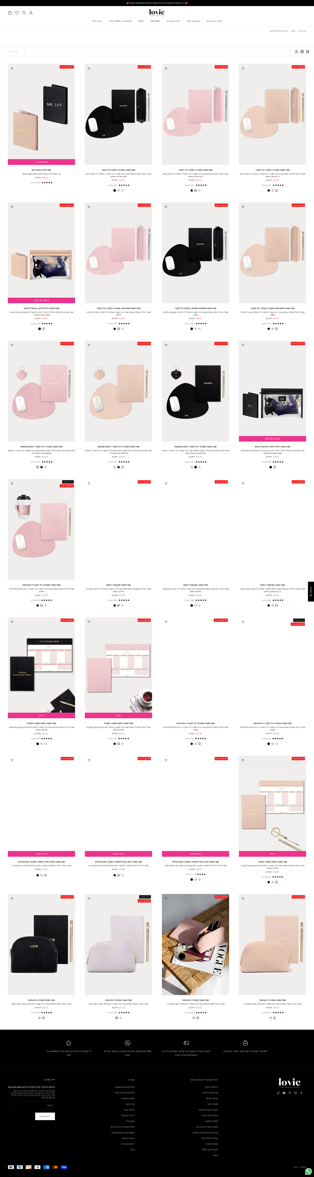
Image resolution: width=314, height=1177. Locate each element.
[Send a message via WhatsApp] (308, 1171)
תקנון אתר (130, 1121)
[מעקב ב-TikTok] (278, 1093)
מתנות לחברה (211, 1143)
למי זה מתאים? (128, 1115)
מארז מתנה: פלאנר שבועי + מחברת (118, 723)
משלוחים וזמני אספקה (125, 1086)
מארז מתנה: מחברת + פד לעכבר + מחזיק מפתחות (195, 446)
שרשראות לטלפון (210, 1092)
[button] (65, 1146)
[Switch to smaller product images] (302, 51)
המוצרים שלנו (193, 21)
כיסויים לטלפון (211, 1086)
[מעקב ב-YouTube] (284, 1093)
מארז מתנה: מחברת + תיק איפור (272, 1000)
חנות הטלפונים (214, 21)
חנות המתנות (173, 21)
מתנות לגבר (212, 1104)
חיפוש (215, 1155)
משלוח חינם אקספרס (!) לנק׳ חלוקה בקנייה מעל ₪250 (157, 2)
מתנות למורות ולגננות (208, 1109)
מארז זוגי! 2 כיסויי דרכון (41, 169)
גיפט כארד (97, 21)
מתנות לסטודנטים (210, 1138)
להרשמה (45, 1116)
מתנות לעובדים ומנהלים (207, 1126)
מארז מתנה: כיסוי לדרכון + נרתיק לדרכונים (41, 308)
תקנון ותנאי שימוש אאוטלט (123, 1132)
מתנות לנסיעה (211, 1121)
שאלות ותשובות (128, 1098)
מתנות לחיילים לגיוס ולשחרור (205, 1132)
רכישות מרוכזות (128, 1143)
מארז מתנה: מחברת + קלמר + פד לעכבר (273, 169)
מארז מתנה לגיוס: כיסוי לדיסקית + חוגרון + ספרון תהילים (195, 861)
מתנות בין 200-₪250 (279, 30)
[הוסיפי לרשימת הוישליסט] (243, 68)
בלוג (133, 1149)
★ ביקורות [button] (311, 591)
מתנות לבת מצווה (210, 1115)
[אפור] (270, 1018)
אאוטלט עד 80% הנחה (120, 21)
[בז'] (276, 190)
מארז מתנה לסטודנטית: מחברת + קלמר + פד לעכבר (273, 308)
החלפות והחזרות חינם (125, 1092)
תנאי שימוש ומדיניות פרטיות (122, 1126)
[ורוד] (272, 190)
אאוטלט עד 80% (210, 1149)
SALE (141, 21)
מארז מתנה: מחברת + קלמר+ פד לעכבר (118, 169)
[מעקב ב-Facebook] (301, 1093)
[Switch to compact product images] (296, 51)
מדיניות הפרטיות (48, 1097)
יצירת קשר (130, 1104)
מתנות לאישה (212, 1098)
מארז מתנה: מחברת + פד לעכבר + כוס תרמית (41, 585)
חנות (293, 30)
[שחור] (268, 190)
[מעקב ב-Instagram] (295, 1093)
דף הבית (302, 30)
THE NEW (155, 21)
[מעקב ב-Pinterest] (289, 1093)
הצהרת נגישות (128, 1138)
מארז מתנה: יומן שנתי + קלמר (272, 585)
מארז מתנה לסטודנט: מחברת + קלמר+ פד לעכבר (195, 308)
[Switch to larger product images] (307, 51)
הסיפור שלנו (129, 1109)
